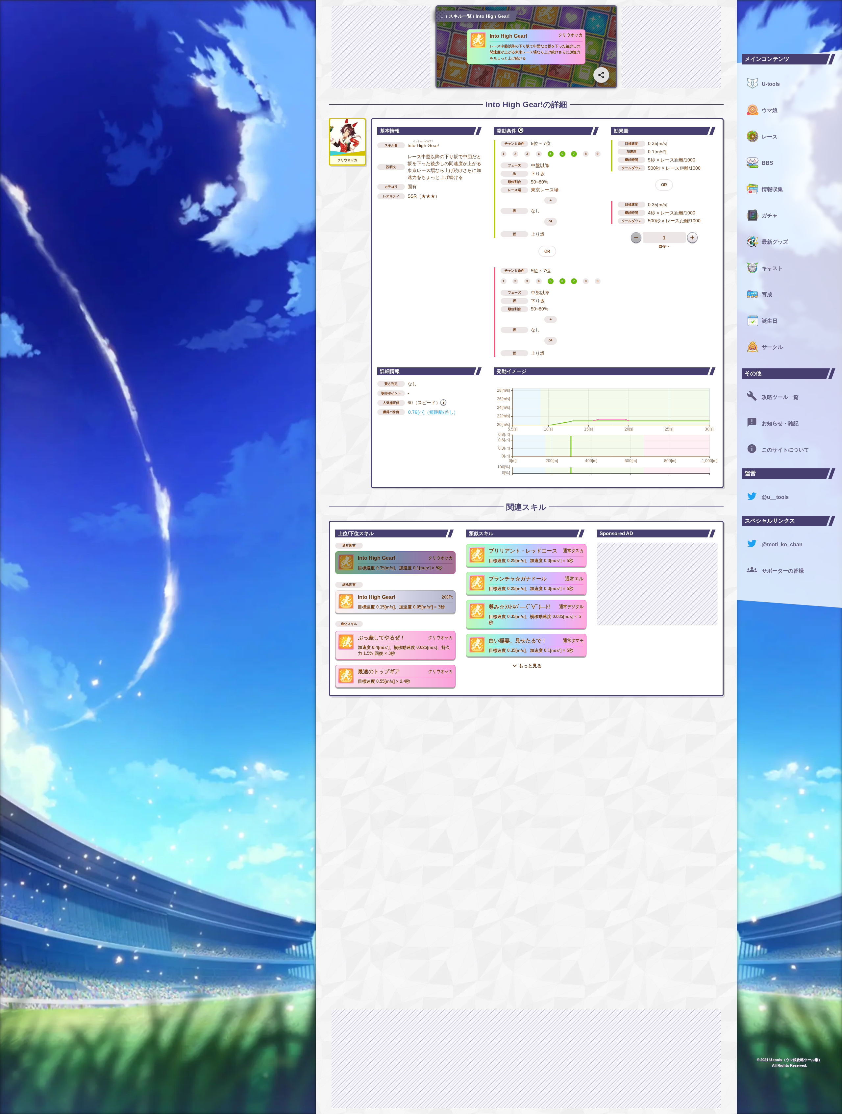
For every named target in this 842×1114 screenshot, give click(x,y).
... (443, 16)
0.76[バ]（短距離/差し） (433, 412)
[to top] (718, 1098)
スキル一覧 (460, 16)
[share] (601, 75)
